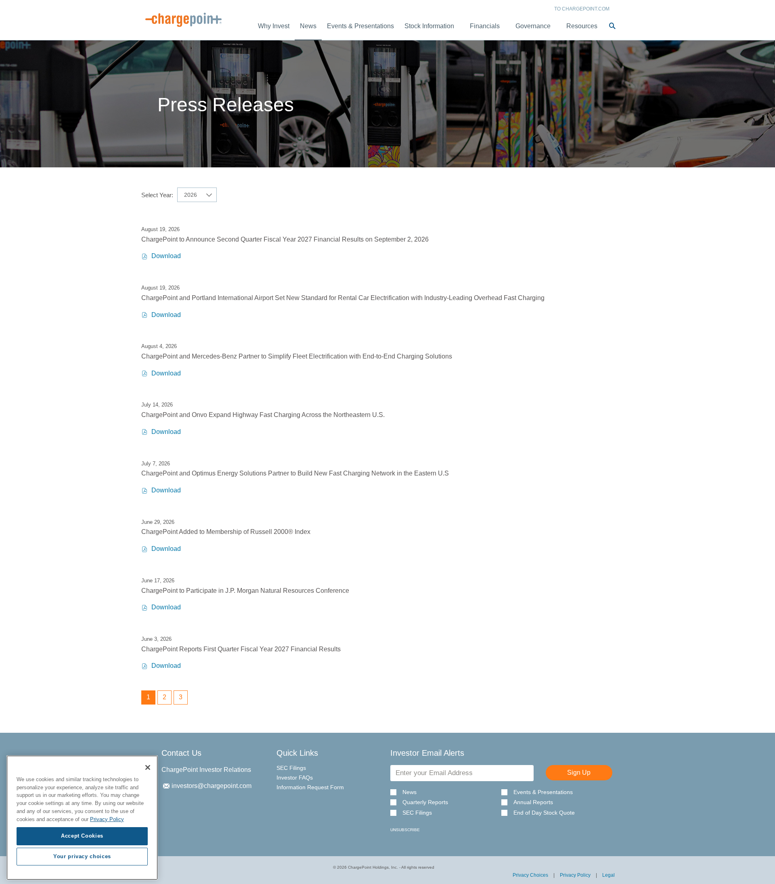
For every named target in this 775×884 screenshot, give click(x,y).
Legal (608, 875)
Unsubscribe (405, 830)
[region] (82, 817)
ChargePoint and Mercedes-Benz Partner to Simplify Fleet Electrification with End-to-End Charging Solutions (296, 356)
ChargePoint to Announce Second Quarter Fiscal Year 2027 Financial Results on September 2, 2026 (285, 239)
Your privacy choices (82, 856)
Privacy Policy (575, 875)
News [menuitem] (308, 26)
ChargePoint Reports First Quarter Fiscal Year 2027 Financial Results (241, 649)
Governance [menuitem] (533, 26)
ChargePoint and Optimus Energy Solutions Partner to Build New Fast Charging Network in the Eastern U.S (295, 473)
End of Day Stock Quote (544, 813)
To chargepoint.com (582, 9)
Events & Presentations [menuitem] (360, 26)
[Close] (148, 767)
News (409, 792)
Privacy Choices (530, 875)
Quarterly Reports (425, 802)
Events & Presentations (543, 792)
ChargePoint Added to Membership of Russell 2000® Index (225, 531)
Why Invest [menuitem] (273, 26)
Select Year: (157, 195)
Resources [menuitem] (581, 26)
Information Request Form (310, 787)
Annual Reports (533, 802)
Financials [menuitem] (485, 26)
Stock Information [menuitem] (429, 26)
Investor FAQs (294, 777)
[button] (612, 26)
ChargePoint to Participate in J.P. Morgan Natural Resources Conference (245, 590)
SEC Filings (291, 768)
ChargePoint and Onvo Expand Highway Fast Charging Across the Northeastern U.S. (263, 414)
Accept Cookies (82, 836)
